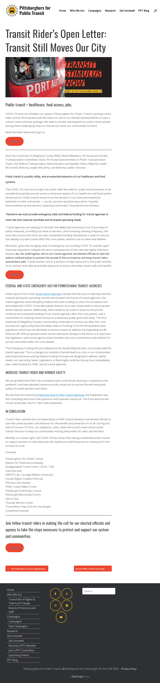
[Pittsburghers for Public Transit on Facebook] (55, 593)
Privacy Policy (129, 669)
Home (62, 10)
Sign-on (15, 275)
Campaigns (94, 10)
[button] (155, 10)
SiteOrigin (77, 676)
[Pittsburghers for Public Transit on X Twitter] (67, 593)
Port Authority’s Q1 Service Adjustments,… (27, 568)
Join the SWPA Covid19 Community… (93, 568)
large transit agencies (48, 294)
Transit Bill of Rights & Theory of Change (22, 601)
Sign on (15, 141)
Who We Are (77, 10)
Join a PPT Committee (21, 650)
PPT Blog (143, 10)
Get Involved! (127, 10)
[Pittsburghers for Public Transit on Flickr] (67, 605)
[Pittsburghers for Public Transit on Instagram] (55, 605)
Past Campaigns (18, 626)
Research (110, 10)
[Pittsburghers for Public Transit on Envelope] (61, 617)
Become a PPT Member (22, 645)
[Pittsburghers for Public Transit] (28, 10)
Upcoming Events (19, 655)
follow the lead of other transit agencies (61, 395)
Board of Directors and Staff (22, 609)
